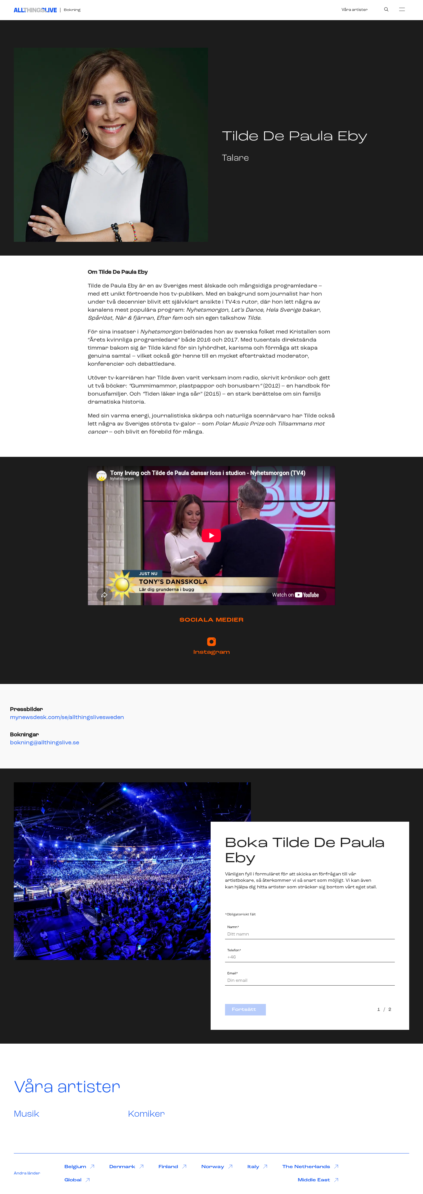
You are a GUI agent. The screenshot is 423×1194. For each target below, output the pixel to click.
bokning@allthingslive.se (44, 743)
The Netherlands (306, 1167)
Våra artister (355, 10)
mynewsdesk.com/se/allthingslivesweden (67, 717)
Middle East (314, 1180)
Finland (168, 1167)
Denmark (122, 1167)
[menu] (402, 9)
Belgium (75, 1167)
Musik (26, 1114)
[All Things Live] (35, 10)
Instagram (211, 652)
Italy (253, 1167)
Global (72, 1180)
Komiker (146, 1114)
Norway (212, 1167)
